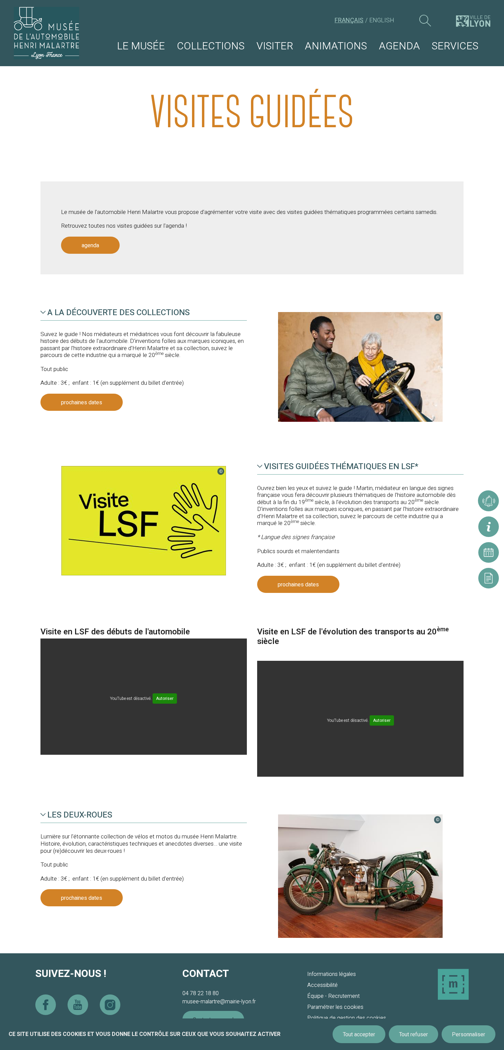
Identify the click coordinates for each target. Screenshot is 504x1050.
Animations (336, 46)
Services (455, 46)
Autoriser (164, 698)
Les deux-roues (79, 815)
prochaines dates (81, 402)
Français (349, 20)
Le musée (141, 46)
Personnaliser (468, 1034)
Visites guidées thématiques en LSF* (341, 467)
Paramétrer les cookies (335, 1007)
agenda (90, 245)
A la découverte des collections (118, 313)
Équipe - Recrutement (333, 996)
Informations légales (331, 974)
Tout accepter (359, 1034)
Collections (210, 46)
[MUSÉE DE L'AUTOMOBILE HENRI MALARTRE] (46, 33)
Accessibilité (322, 985)
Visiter (274, 46)
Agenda (399, 46)
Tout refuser (413, 1034)
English (381, 20)
